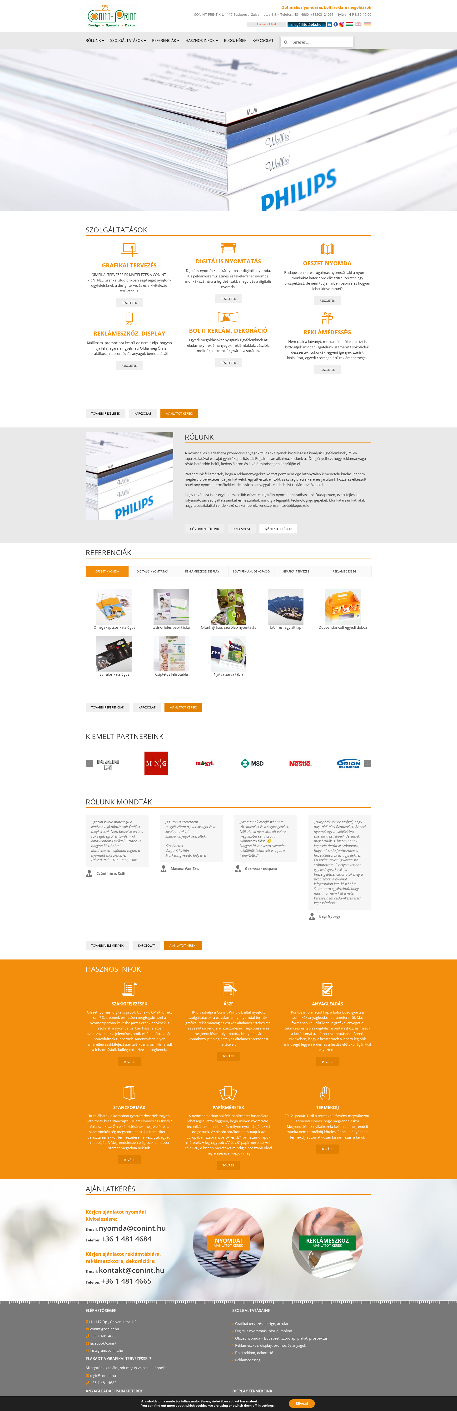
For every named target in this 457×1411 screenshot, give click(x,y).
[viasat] (349, 763)
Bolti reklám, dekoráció (254, 1352)
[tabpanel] (228, 634)
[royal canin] (204, 763)
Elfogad (302, 1403)
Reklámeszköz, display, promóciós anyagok (270, 1345)
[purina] (156, 763)
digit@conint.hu (102, 1375)
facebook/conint (102, 1343)
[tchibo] (301, 763)
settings (268, 1406)
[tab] (107, 571)
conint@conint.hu (104, 1328)
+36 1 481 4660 (103, 1336)
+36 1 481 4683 (103, 1382)
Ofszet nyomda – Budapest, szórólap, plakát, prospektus (281, 1338)
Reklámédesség (247, 1359)
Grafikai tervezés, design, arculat (261, 1323)
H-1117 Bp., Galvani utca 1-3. (113, 1321)
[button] (89, 763)
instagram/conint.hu (106, 1350)
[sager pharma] (252, 763)
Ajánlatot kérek (267, 24)
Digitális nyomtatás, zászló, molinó (263, 1330)
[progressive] (108, 763)
